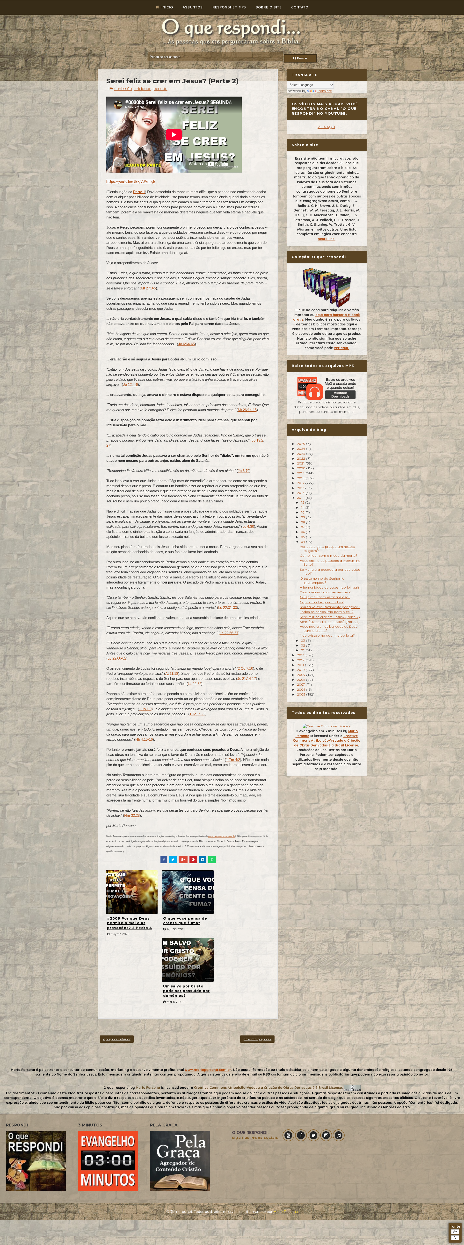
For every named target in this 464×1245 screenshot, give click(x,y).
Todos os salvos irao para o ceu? (326, 612)
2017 (301, 483)
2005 (301, 694)
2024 (301, 448)
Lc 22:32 (194, 684)
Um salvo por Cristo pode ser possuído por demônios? (186, 991)
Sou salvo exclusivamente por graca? (330, 607)
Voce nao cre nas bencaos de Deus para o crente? (328, 628)
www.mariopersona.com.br (221, 836)
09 (303, 517)
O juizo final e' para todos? (321, 602)
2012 (301, 660)
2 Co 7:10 (245, 668)
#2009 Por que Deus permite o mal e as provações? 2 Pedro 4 (129, 923)
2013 (301, 655)
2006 (301, 689)
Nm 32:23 (132, 815)
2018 (301, 478)
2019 (301, 473)
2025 (301, 444)
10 (303, 512)
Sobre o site (269, 7)
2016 (301, 488)
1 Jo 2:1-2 (197, 714)
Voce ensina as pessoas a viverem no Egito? (330, 562)
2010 (301, 670)
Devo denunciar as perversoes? (325, 592)
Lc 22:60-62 (117, 658)
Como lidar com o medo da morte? (328, 555)
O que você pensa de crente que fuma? (185, 920)
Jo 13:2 (257, 440)
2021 (301, 463)
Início (166, 7)
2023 (301, 453)
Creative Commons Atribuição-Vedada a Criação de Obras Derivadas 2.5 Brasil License (326, 740)
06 (303, 532)
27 (108, 445)
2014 (301, 497)
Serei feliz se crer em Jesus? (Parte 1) (329, 621)
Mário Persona (285, 1212)
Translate (324, 91)
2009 (301, 675)
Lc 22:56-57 (229, 633)
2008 (301, 679)
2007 (301, 684)
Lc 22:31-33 (227, 607)
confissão (123, 88)
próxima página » (257, 1039)
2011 (301, 665)
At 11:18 (171, 673)
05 (303, 537)
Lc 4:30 (248, 526)
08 (303, 522)
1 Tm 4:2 (233, 760)
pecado (160, 88)
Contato (299, 7)
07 (303, 527)
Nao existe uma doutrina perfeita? (327, 635)
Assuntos (193, 7)
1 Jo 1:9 (145, 709)
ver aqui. (341, 348)
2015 (301, 493)
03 (303, 640)
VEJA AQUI (326, 127)
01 (303, 650)
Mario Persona (148, 1087)
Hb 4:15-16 (144, 739)
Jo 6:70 (243, 471)
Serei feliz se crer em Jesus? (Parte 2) (330, 617)
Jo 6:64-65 (186, 344)
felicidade (142, 88)
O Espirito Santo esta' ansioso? (325, 597)
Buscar (301, 58)
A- (455, 1237)
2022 (301, 458)
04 (303, 542)
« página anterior (116, 1039)
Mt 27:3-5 (148, 288)
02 (303, 645)
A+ (455, 1231)
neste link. (326, 239)
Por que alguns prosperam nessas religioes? (327, 548)
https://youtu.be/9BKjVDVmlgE (130, 181)
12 (303, 502)
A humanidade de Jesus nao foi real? (329, 587)
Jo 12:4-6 (130, 384)
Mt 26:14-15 (247, 410)
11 (303, 507)
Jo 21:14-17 (246, 678)
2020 (301, 468)
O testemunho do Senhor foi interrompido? (322, 580)
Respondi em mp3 (229, 7)
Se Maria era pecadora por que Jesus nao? (330, 571)
